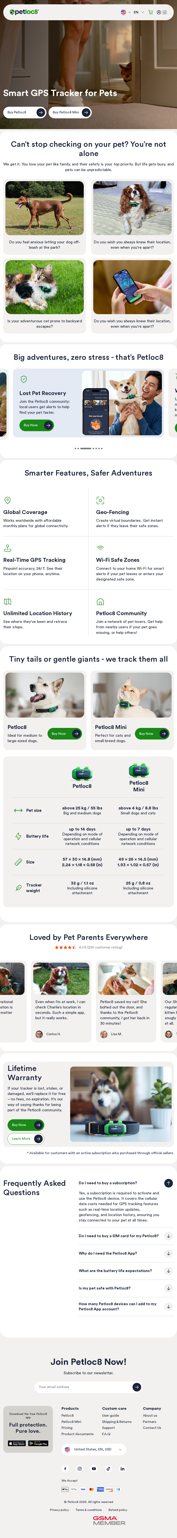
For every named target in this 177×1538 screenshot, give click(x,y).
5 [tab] (96, 448)
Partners (149, 1422)
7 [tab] (102, 448)
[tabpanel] (88, 403)
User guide (110, 1415)
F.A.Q (106, 1434)
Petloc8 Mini (71, 1422)
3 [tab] (81, 448)
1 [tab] (75, 448)
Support (108, 1428)
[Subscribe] (137, 1387)
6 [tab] (99, 448)
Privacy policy (59, 1510)
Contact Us (152, 1428)
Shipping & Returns (116, 1422)
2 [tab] (78, 448)
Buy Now (31, 428)
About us (150, 1415)
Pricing (67, 1428)
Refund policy (117, 1510)
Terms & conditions (88, 1510)
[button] (164, 12)
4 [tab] (88, 448)
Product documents (77, 1434)
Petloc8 (68, 1415)
